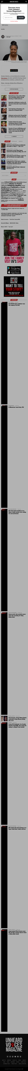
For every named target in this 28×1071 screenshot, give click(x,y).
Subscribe (21, 17)
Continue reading (14, 21)
